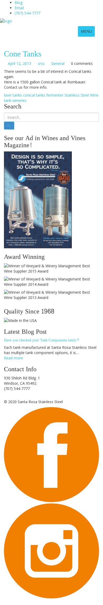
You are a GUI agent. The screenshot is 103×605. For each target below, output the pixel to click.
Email (19, 7)
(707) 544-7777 (27, 13)
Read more (13, 357)
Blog (18, 2)
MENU (86, 31)
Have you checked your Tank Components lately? (41, 340)
